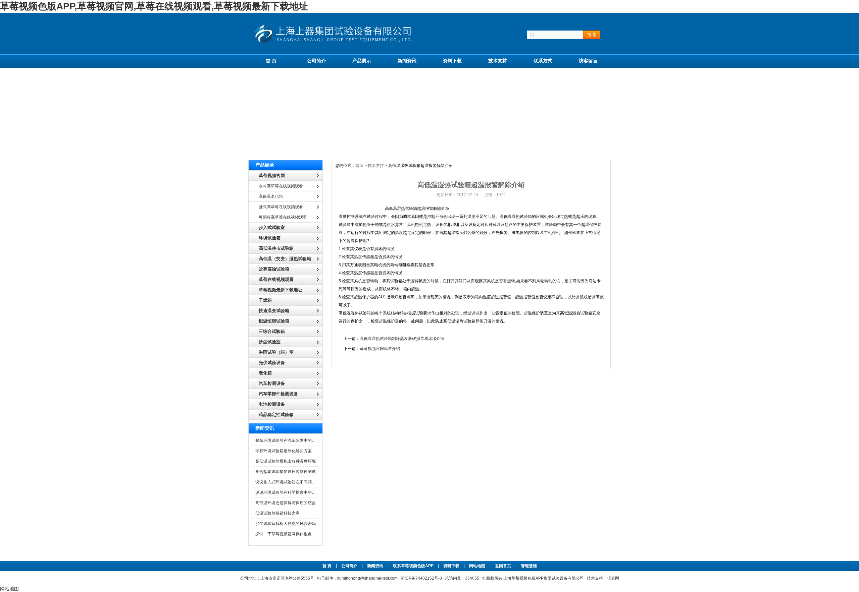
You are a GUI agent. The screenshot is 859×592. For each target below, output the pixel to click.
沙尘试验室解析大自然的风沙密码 (285, 523)
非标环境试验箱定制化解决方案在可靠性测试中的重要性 (305, 451)
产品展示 (361, 60)
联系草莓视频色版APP (413, 566)
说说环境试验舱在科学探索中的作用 (287, 492)
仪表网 (613, 578)
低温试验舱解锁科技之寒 (277, 513)
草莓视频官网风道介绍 (380, 348)
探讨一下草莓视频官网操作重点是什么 (289, 534)
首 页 (271, 60)
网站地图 (477, 566)
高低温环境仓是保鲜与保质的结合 (285, 502)
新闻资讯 (407, 60)
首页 (359, 165)
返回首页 (503, 566)
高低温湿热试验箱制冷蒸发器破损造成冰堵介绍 (402, 338)
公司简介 (316, 60)
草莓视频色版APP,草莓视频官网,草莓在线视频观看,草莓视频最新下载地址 (154, 6)
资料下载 (452, 60)
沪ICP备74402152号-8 (421, 578)
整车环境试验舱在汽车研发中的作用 (287, 440)
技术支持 (497, 60)
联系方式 (543, 60)
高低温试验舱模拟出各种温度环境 (285, 461)
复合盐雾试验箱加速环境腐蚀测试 (285, 471)
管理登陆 (529, 566)
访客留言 (588, 60)
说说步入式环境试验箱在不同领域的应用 (291, 482)
